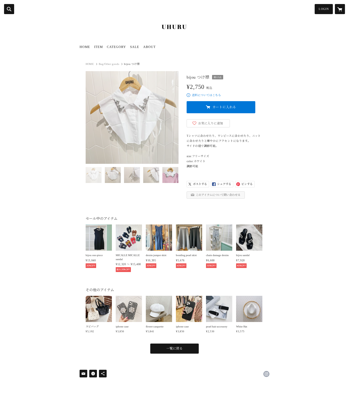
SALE (134, 47)
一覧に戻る (174, 348)
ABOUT (149, 47)
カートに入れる (224, 107)
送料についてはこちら (206, 95)
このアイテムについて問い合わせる (218, 194)
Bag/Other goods (109, 63)
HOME (85, 47)
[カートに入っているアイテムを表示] (340, 9)
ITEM (98, 47)
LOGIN (324, 8)
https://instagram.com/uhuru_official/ (266, 374)
